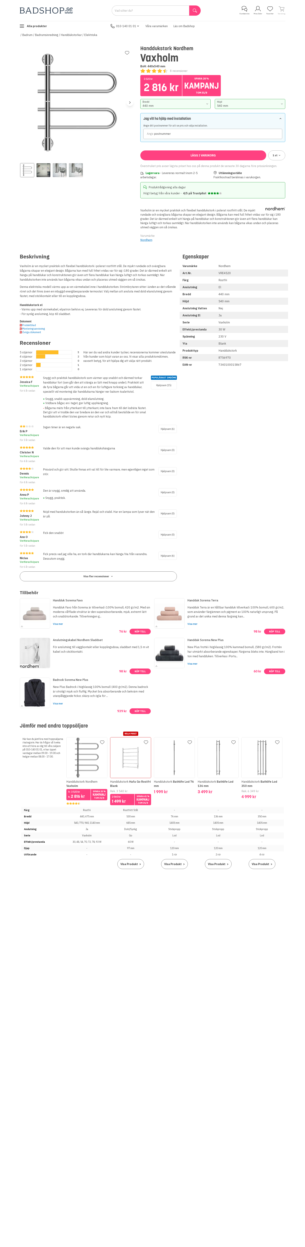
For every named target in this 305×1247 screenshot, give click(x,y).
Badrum (27, 35)
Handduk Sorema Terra (202, 600)
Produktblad (29, 325)
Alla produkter (37, 26)
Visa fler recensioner (96, 576)
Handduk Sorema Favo (68, 600)
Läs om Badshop (184, 26)
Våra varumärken (156, 26)
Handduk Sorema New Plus (205, 640)
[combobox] (175, 104)
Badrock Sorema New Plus (70, 680)
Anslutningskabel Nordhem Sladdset (78, 640)
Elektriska (90, 35)
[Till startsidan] (46, 10)
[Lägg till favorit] (127, 53)
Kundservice (244, 14)
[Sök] (195, 10)
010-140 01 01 (126, 26)
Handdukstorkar (71, 35)
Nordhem (146, 240)
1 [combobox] (275, 155)
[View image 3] (60, 170)
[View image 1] (27, 170)
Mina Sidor (258, 14)
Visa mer (58, 624)
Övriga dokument (31, 332)
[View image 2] (43, 170)
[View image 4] (76, 170)
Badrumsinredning (46, 35)
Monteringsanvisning (33, 328)
